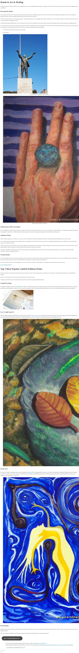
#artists (54, 645)
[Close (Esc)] (4, 650)
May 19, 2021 (22, 647)
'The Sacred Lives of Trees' (35, 315)
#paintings (51, 645)
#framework (58, 645)
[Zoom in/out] (0, 650)
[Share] (3, 650)
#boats (47, 645)
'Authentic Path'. (30, 472)
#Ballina (35, 643)
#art (45, 645)
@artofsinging (41, 645)
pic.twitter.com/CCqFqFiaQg (67, 645)
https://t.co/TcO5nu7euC (42, 643)
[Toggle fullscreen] (2, 650)
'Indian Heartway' (19, 286)
